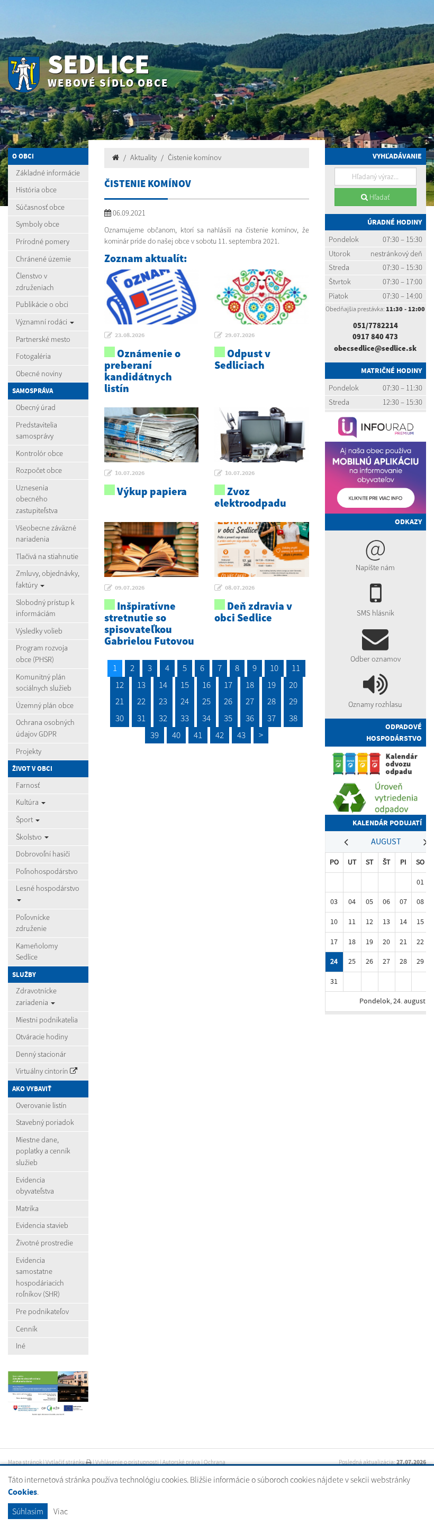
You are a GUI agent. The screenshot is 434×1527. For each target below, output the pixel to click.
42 (219, 735)
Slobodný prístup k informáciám (45, 608)
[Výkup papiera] (151, 434)
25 (206, 701)
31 (141, 718)
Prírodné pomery (42, 241)
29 (293, 701)
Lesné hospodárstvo (47, 888)
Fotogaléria (33, 356)
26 (228, 701)
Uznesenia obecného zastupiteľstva (37, 499)
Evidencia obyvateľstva (35, 1185)
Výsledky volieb (39, 631)
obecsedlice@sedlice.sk (375, 348)
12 (119, 685)
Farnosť (28, 785)
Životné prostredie (44, 1242)
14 (163, 685)
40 (176, 735)
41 (198, 735)
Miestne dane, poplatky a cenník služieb (43, 1151)
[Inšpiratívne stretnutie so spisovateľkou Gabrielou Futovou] (151, 549)
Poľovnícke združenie (33, 923)
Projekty (28, 751)
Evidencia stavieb (42, 1225)
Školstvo (29, 837)
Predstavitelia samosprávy (36, 430)
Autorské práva (181, 1462)
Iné (20, 1346)
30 (119, 718)
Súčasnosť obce (40, 207)
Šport (25, 819)
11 (296, 668)
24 (184, 701)
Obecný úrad (36, 407)
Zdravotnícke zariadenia (36, 996)
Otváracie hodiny (42, 1036)
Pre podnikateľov (42, 1311)
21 (119, 701)
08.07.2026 (240, 587)
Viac (60, 1511)
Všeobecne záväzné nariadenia (46, 533)
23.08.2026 (129, 335)
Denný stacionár (41, 1054)
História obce (36, 189)
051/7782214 (375, 325)
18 (250, 685)
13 (141, 685)
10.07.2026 (129, 473)
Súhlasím (27, 1511)
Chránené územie (43, 259)
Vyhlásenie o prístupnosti (127, 1462)
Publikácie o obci (42, 304)
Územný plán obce (45, 705)
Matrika (27, 1208)
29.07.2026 (240, 335)
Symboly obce (37, 224)
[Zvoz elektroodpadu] (261, 434)
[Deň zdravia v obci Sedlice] (261, 549)
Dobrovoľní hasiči (43, 854)
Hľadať (379, 197)
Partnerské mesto (43, 339)
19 (271, 685)
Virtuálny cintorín (43, 1071)
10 (274, 668)
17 (228, 685)
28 (271, 701)
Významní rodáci (42, 322)
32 (163, 718)
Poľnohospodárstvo (47, 871)
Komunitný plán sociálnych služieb (43, 682)
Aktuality (143, 157)
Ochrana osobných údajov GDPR (45, 728)
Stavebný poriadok (45, 1122)
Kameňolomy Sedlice (37, 951)
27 (250, 701)
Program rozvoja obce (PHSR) (42, 653)
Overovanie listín (41, 1105)
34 (206, 718)
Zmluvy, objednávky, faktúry (47, 579)
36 (250, 718)
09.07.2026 (129, 587)
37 (271, 718)
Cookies (22, 1491)
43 (241, 735)
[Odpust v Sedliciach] (261, 296)
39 (154, 735)
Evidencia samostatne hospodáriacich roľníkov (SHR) (40, 1277)
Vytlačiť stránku (66, 1462)
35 (228, 718)
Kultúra (28, 802)
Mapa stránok (25, 1462)
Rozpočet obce (39, 470)
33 (184, 718)
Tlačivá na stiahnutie (47, 556)
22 (141, 701)
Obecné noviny (39, 373)
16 (206, 685)
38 (293, 718)
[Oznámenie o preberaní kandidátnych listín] (151, 296)
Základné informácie (48, 173)
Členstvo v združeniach (35, 281)
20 (293, 685)
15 (184, 685)
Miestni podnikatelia (47, 1020)
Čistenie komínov (194, 157)
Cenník (27, 1329)
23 (163, 701)
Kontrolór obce (39, 453)
